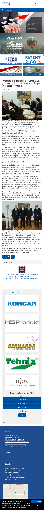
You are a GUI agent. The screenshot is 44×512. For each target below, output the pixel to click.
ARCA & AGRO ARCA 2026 (33, 74)
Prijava (22, 415)
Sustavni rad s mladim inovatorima (17, 442)
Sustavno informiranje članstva (15, 444)
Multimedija (22, 407)
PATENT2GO (33, 64)
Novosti (8, 10)
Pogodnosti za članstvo (12, 438)
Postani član (22, 399)
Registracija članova (11, 436)
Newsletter (22, 403)
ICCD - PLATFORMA (11, 64)
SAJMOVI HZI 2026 (11, 74)
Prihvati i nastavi (36, 501)
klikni (22, 396)
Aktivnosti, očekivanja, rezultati (15, 446)
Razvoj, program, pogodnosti (14, 440)
